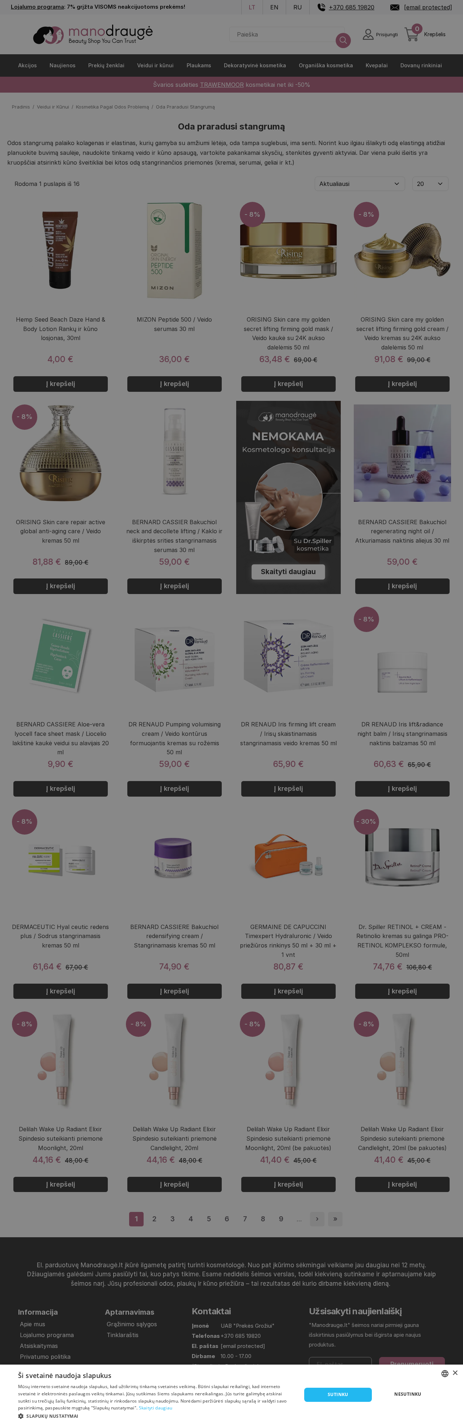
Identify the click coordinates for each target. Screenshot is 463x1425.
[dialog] (231, 1395)
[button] (155, 1416)
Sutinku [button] (338, 1394)
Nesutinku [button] (407, 1394)
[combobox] (445, 1373)
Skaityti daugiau (156, 1408)
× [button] (455, 1373)
